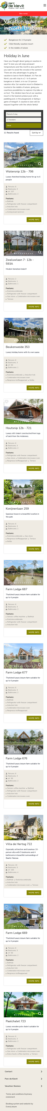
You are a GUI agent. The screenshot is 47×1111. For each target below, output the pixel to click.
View (9, 125)
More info (34, 219)
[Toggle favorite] (6, 145)
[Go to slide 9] (30, 165)
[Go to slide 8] (28, 165)
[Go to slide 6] (24, 165)
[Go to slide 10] (32, 165)
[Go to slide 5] (22, 165)
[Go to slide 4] (20, 165)
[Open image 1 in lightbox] (40, 164)
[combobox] (36, 133)
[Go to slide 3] (18, 165)
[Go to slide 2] (16, 165)
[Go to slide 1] (14, 165)
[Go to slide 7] (26, 165)
